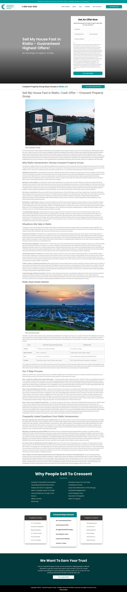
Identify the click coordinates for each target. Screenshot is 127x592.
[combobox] (87, 39)
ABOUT (74, 6)
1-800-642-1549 (29, 6)
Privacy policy (63, 589)
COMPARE (87, 6)
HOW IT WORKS (66, 6)
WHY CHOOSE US (97, 6)
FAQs (80, 6)
